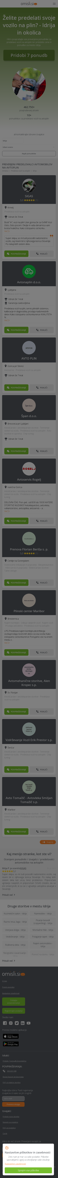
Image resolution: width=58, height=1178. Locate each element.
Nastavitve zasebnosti (15, 1163)
